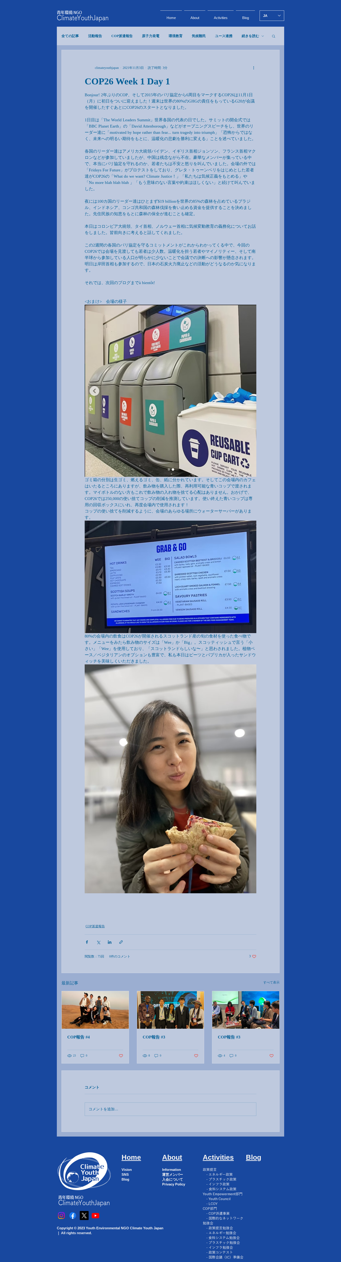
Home (131, 1157)
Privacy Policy (173, 1184)
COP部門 (210, 1208)
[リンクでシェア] (121, 942)
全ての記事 (70, 36)
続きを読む (250, 36)
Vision (127, 1170)
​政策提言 (210, 1169)
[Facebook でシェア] (87, 942)
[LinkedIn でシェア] (109, 942)
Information (171, 1170)
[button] (273, 36)
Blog (125, 1179)
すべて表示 (271, 982)
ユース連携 (223, 36)
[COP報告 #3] (170, 1010)
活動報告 (95, 36)
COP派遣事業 (219, 1213)
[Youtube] (95, 1215)
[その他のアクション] (253, 67)
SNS (125, 1174)
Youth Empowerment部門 (222, 1194)
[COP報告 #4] (95, 1010)
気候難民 (199, 36)
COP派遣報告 (122, 36)
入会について (172, 1179)
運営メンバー (172, 1174)
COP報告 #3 (154, 1037)
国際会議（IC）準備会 (226, 1257)
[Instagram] (61, 1215)
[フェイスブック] (72, 1215)
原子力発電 (150, 36)
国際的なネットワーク (226, 1218)
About (172, 1157)
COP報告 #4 (78, 1037)
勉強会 (208, 1223)
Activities (218, 1157)
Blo (251, 1157)
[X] (84, 1215)
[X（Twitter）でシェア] (98, 942)
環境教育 (176, 36)
